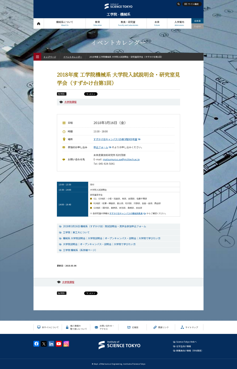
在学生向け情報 (183, 346)
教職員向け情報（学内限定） (189, 350)
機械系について (64, 23)
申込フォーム (101, 147)
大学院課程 (70, 102)
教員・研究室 (128, 23)
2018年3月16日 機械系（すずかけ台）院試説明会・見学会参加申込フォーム (104, 226)
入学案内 (179, 23)
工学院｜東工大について (76, 232)
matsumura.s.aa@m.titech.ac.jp (121, 159)
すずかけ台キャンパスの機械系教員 (126, 213)
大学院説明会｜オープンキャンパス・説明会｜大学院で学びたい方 (99, 244)
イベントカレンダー (72, 56)
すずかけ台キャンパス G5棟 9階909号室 (115, 139)
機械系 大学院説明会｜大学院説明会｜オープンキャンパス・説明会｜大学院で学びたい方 (111, 238)
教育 (98, 23)
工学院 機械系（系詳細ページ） (80, 250)
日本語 (197, 20)
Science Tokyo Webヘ (186, 341)
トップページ (38, 23)
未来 (157, 23)
